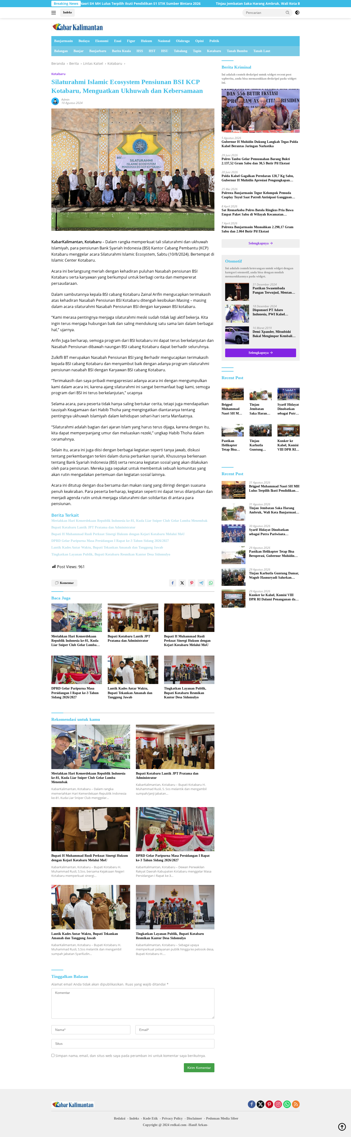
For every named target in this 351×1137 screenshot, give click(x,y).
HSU (164, 51)
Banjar (79, 51)
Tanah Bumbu (237, 51)
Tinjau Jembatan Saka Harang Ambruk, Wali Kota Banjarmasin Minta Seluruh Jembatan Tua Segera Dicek (241, 3)
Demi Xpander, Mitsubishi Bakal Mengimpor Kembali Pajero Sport (272, 334)
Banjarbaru (97, 51)
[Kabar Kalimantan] (77, 26)
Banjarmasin (63, 41)
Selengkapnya (259, 243)
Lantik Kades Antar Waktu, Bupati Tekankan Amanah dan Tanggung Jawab (107, 547)
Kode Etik (150, 1118)
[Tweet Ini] (182, 583)
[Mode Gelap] (297, 13)
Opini (199, 41)
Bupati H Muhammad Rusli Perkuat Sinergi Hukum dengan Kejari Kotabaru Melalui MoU (118, 534)
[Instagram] (278, 1104)
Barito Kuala (121, 51)
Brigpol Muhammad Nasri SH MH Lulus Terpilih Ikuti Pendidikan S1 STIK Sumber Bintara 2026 (232, 409)
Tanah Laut (261, 51)
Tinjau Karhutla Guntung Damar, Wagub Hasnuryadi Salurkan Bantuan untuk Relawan (260, 445)
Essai (117, 41)
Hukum (146, 41)
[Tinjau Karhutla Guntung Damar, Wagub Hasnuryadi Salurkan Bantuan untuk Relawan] (261, 430)
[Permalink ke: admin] (55, 101)
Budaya (84, 41)
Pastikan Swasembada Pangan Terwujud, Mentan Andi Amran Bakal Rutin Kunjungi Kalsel (272, 290)
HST (152, 51)
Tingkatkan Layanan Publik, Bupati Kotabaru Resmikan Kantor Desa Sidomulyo (110, 554)
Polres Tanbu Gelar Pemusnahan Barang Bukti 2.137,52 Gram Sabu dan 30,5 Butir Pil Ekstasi (256, 161)
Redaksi (119, 1118)
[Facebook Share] (172, 583)
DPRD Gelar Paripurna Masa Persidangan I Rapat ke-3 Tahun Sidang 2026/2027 (110, 541)
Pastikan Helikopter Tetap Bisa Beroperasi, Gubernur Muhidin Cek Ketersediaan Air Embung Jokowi (231, 445)
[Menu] (54, 13)
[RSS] (296, 1104)
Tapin (197, 51)
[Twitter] (260, 1104)
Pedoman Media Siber (222, 1118)
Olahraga (183, 41)
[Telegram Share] (201, 583)
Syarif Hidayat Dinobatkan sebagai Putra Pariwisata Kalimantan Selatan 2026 (288, 409)
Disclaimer (194, 1118)
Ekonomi (101, 41)
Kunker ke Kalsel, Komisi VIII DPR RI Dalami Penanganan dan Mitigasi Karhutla (287, 445)
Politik (214, 41)
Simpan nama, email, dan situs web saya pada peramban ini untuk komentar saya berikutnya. (130, 1055)
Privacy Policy (172, 1118)
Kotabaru (214, 51)
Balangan (61, 51)
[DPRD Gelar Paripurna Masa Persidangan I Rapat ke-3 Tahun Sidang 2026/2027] (76, 670)
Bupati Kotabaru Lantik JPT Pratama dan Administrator (93, 527)
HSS (140, 51)
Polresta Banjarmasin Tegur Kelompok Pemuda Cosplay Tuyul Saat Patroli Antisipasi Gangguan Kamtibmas (257, 195)
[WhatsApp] (287, 1104)
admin (65, 99)
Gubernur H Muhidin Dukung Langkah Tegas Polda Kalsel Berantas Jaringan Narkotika (260, 144)
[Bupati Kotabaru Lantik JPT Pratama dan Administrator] (133, 618)
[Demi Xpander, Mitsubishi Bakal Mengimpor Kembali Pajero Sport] (237, 335)
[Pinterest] (269, 1104)
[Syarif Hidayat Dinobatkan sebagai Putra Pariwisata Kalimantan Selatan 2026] (288, 394)
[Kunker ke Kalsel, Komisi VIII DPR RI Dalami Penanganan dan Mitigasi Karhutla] (288, 430)
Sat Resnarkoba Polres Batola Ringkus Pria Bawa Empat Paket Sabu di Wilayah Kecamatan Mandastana (257, 212)
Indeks (67, 12)
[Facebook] (251, 1104)
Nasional (164, 41)
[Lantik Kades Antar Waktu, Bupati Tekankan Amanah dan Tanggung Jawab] (133, 670)
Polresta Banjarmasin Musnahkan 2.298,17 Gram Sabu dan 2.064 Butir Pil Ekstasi (257, 229)
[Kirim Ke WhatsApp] (210, 583)
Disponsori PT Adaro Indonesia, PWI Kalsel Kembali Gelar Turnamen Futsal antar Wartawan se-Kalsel (272, 312)
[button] (287, 12)
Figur (131, 41)
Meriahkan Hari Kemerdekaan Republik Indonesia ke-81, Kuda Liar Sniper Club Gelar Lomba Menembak (129, 521)
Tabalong (180, 51)
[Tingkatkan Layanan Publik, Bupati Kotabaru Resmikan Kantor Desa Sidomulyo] (189, 670)
